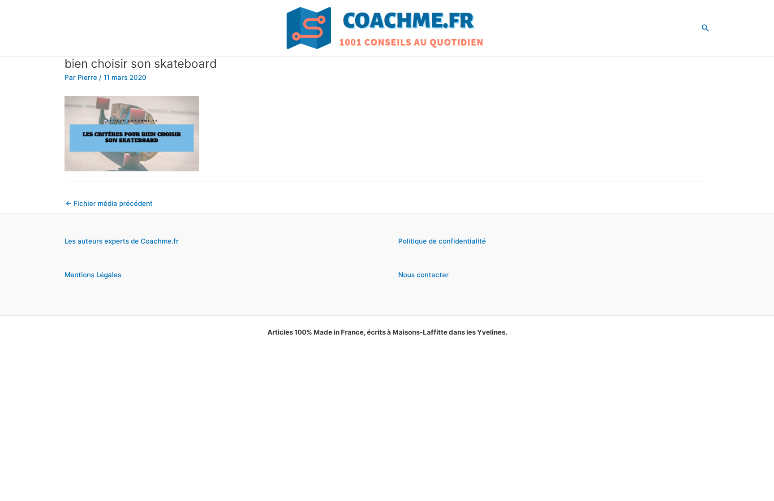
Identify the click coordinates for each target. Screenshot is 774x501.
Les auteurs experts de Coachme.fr (121, 241)
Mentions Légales (92, 274)
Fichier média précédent (109, 203)
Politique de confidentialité (442, 241)
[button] (705, 28)
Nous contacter (423, 274)
